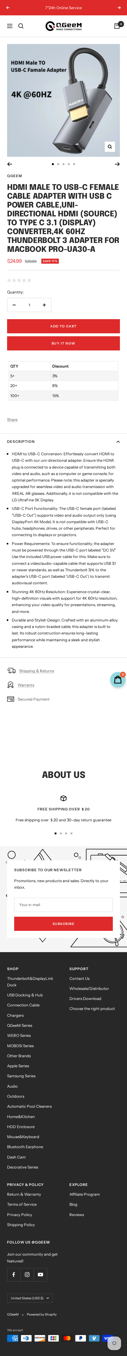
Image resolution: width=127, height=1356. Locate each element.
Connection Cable (23, 1005)
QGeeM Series (19, 1025)
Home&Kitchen (21, 1116)
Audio (12, 1086)
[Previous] (9, 164)
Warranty (26, 685)
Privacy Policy (19, 1214)
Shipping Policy (21, 1224)
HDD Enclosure (21, 1126)
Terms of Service (22, 1204)
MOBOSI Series (20, 1045)
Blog (73, 1204)
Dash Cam (16, 1157)
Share (12, 419)
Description (21, 441)
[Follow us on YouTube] (40, 1274)
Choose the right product (92, 1008)
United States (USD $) (27, 1298)
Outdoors (15, 1096)
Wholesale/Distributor (89, 988)
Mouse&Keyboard (23, 1136)
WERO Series (19, 1035)
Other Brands (19, 1055)
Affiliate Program (84, 1194)
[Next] (117, 164)
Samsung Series (21, 1075)
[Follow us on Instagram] (27, 1274)
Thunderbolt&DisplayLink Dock (30, 981)
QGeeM (14, 176)
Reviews (76, 1214)
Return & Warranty (24, 1194)
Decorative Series (22, 1167)
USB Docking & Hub (25, 995)
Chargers (15, 1015)
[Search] (21, 26)
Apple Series (18, 1065)
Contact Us (79, 978)
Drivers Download (85, 998)
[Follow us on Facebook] (13, 1274)
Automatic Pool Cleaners (29, 1106)
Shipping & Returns (36, 670)
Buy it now (64, 343)
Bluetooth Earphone (25, 1146)
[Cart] (117, 26)
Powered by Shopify (42, 1314)
